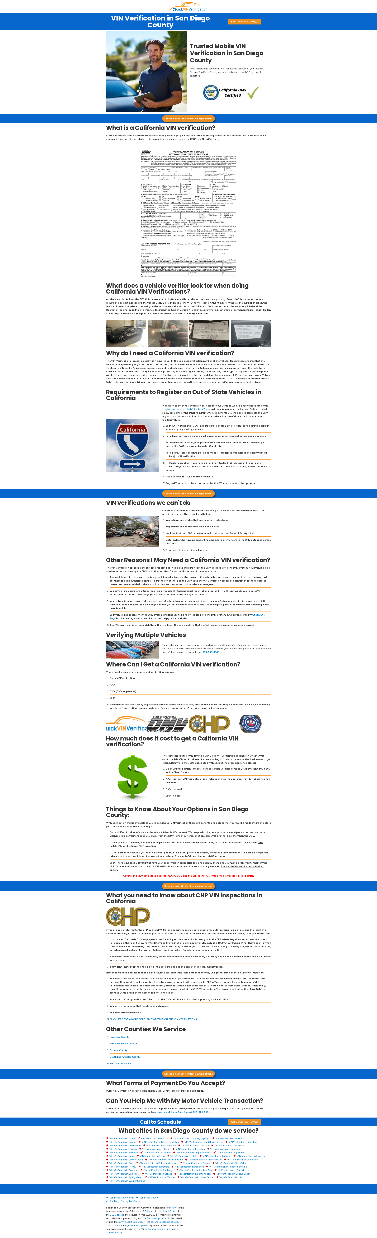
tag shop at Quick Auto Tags (173, 1111)
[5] (158, 1214)
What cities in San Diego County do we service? (188, 1131)
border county (115, 1232)
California (149, 1211)
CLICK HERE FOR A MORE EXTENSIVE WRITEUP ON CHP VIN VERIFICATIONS (153, 1019)
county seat (123, 1221)
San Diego (138, 1221)
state (138, 1211)
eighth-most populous (136, 1225)
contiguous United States (157, 1228)
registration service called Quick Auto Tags (186, 409)
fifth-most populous (157, 1218)
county (173, 1207)
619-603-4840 (210, 652)
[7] (145, 1221)
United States (169, 1211)
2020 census (117, 1214)
